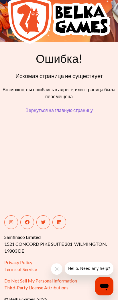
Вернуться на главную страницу (59, 110)
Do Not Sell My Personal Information (40, 280)
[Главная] (26, 20)
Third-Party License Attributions (36, 287)
